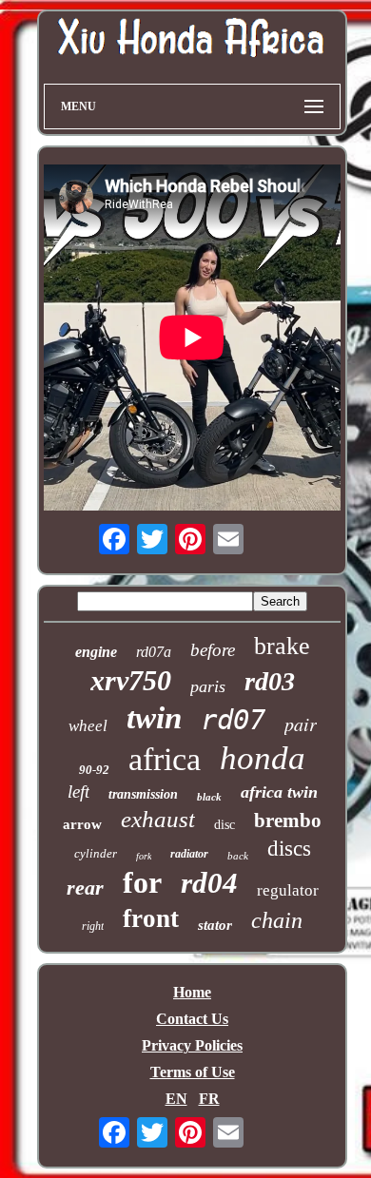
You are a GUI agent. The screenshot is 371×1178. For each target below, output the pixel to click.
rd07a (153, 652)
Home (192, 992)
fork (143, 856)
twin (154, 718)
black (209, 796)
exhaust (158, 819)
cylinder (95, 853)
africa (164, 759)
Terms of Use (192, 1072)
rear (85, 887)
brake (282, 646)
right (93, 926)
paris (207, 686)
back (237, 855)
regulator (288, 890)
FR (209, 1099)
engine (96, 652)
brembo (288, 820)
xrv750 (130, 680)
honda (262, 758)
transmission (143, 794)
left (78, 791)
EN (176, 1099)
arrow (82, 824)
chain (277, 920)
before (212, 650)
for (142, 882)
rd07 (233, 720)
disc (224, 825)
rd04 (209, 882)
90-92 (94, 770)
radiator (189, 853)
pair (300, 723)
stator (215, 925)
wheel (87, 726)
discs (289, 848)
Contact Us (192, 1019)
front (151, 918)
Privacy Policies (192, 1045)
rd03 (269, 681)
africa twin (279, 791)
